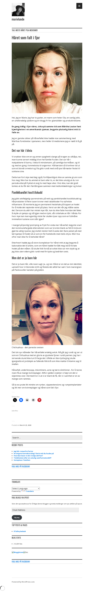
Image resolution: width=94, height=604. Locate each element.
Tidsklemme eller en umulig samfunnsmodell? (32, 458)
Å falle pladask (20, 531)
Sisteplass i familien (22, 460)
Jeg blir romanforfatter (23, 451)
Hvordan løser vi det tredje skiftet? (28, 456)
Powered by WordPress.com (23, 582)
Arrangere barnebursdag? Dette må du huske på (34, 453)
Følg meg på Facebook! (21, 466)
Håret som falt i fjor (26, 37)
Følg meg (16, 517)
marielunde (18, 19)
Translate (30, 491)
